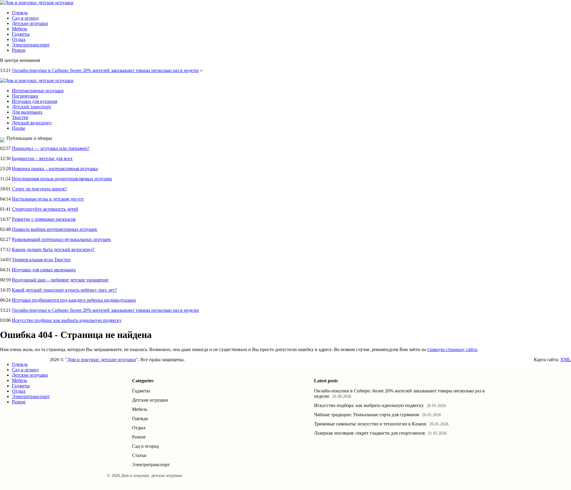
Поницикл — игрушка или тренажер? (50, 148)
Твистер (20, 117)
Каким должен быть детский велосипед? (53, 249)
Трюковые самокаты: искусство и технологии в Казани (370, 423)
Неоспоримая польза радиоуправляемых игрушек (62, 178)
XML (565, 359)
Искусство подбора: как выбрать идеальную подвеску (67, 320)
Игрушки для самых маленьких (44, 269)
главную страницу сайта (452, 349)
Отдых (19, 39)
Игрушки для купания (34, 101)
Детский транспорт (31, 106)
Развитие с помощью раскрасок (44, 219)
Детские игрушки (30, 23)
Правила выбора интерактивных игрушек (54, 229)
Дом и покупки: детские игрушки (101, 359)
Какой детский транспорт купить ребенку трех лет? (64, 289)
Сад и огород (25, 18)
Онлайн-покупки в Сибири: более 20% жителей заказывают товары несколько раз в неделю (105, 70)
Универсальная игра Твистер (41, 259)
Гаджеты (21, 34)
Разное (19, 50)
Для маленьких (27, 112)
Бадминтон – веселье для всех (42, 158)
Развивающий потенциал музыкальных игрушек (61, 239)
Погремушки (25, 95)
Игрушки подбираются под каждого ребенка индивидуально (74, 300)
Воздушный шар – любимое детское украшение (60, 279)
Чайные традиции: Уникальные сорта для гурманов (366, 414)
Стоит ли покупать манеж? (39, 188)
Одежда (20, 12)
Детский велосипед (31, 122)
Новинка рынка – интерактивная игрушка (55, 168)
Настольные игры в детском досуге (48, 198)
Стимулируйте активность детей (45, 209)
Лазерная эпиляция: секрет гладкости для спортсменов (369, 433)
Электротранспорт (31, 44)
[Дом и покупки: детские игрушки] (36, 2)
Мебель (19, 28)
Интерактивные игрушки (38, 90)
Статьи (139, 455)
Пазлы (18, 128)
